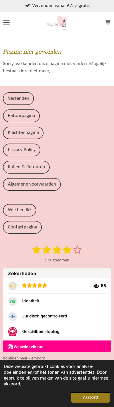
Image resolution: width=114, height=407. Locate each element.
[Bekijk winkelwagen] (107, 22)
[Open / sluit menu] (6, 22)
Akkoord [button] (90, 397)
